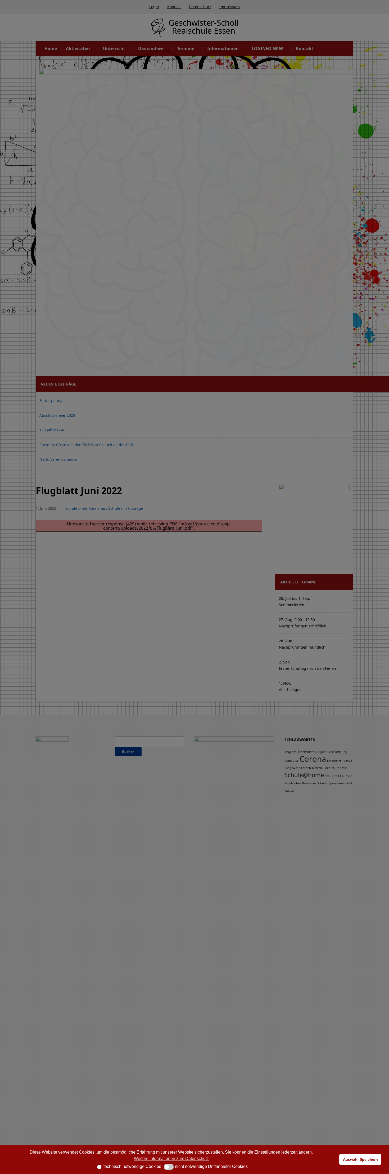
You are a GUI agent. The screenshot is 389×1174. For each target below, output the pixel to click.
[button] (97, 1167)
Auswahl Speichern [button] (360, 1159)
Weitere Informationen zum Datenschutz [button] (171, 1158)
